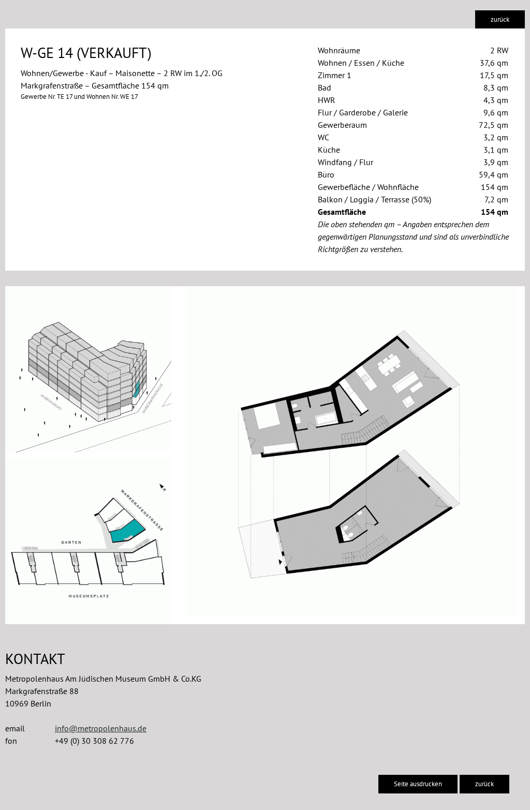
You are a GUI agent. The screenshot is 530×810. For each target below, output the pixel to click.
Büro (326, 174)
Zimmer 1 (334, 75)
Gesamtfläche (342, 212)
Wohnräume (339, 50)
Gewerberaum (342, 125)
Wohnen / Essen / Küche (361, 62)
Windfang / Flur (345, 162)
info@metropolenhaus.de (100, 728)
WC (323, 137)
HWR (326, 100)
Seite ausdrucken (418, 783)
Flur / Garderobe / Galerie (363, 112)
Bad (324, 87)
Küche (329, 149)
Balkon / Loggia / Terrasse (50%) (374, 199)
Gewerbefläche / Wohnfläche (368, 187)
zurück (500, 19)
